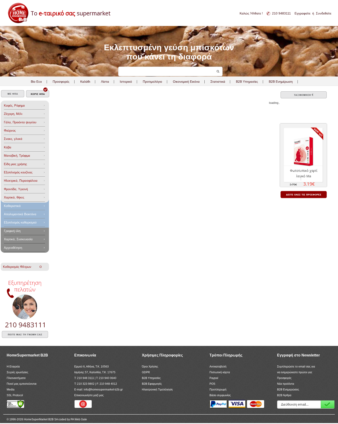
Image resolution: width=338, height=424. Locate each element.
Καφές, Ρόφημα (14, 105)
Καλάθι (85, 81)
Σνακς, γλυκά (13, 139)
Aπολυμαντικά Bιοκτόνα (20, 214)
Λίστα (105, 81)
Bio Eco (36, 81)
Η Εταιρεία (13, 366)
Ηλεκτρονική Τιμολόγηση (157, 389)
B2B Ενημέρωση (281, 81)
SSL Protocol (15, 395)
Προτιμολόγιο (152, 81)
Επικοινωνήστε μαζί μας (89, 395)
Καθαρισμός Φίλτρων (21, 267)
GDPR (146, 372)
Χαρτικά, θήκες (14, 197)
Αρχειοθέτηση (13, 247)
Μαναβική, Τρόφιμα (17, 155)
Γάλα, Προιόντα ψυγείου (20, 122)
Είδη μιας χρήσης (15, 164)
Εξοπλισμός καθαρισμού (20, 222)
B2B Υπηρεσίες (151, 378)
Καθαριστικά (12, 206)
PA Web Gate (79, 419)
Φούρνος (10, 130)
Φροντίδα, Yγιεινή (16, 189)
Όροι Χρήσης (150, 366)
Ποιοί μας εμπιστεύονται (22, 383)
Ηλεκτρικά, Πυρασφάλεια (20, 180)
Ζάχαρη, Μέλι (13, 114)
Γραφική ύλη (12, 231)
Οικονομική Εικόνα (186, 81)
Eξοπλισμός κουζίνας (18, 172)
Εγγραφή (328, 404)
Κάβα (7, 147)
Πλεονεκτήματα (16, 378)
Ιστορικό (126, 81)
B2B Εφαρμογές (152, 383)
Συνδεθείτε (323, 13)
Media (10, 389)
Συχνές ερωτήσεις (17, 372)
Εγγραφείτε (302, 13)
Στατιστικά (217, 81)
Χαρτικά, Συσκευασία (18, 239)
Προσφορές (61, 81)
